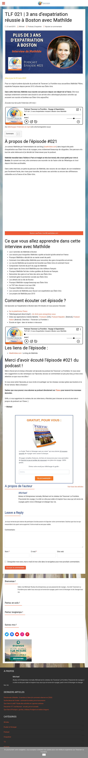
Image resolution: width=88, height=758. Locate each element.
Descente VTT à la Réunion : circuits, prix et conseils (21, 706)
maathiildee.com (50, 147)
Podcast (31, 26)
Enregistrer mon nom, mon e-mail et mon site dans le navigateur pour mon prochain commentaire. (43, 562)
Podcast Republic (58, 317)
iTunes (58, 390)
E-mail (34, 552)
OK (44, 755)
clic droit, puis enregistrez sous (44, 314)
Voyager (44, 746)
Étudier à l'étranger (43, 727)
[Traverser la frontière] (44, 3)
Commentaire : (10, 530)
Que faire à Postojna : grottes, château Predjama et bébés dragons (26, 709)
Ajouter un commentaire (53, 26)
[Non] (85, 752)
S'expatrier (38, 26)
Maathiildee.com (15, 353)
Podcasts (43, 317)
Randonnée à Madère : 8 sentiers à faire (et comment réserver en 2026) (28, 697)
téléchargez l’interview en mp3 (18, 127)
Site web (60, 552)
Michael (21, 26)
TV (44, 742)
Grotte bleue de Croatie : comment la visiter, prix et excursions (24, 700)
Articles (44, 722)
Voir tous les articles (75, 487)
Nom (7, 552)
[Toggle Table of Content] (17, 134)
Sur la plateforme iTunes (18, 311)
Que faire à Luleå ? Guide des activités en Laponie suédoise (23, 703)
